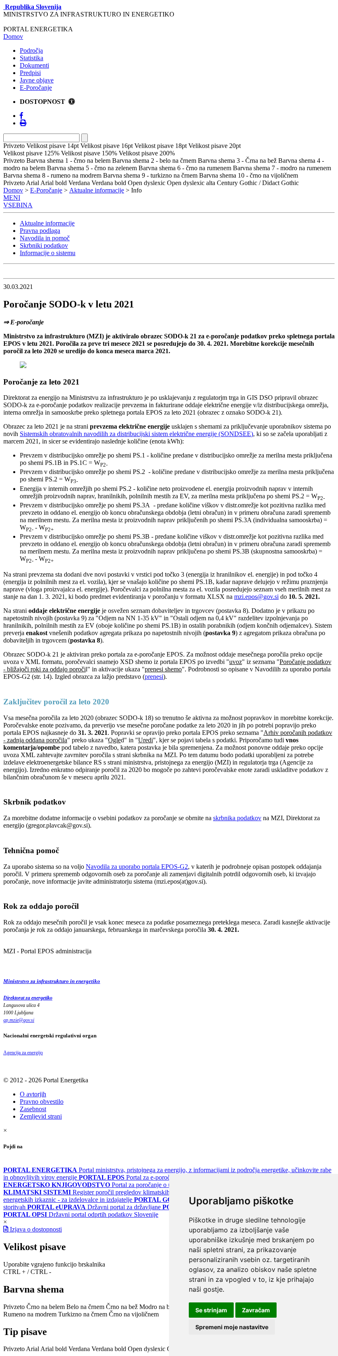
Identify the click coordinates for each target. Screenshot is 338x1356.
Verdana (79, 1348)
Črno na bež (122, 1306)
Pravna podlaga (40, 230)
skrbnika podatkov (237, 817)
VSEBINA (18, 205)
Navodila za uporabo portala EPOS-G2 (137, 866)
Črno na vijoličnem (134, 1314)
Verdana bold (109, 1348)
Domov (13, 36)
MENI (11, 197)
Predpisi (30, 72)
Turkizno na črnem (82, 1314)
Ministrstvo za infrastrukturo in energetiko (51, 981)
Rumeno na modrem (29, 1314)
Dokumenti (34, 65)
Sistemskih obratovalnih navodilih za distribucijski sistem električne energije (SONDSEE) (136, 433)
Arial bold (53, 1348)
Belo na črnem (85, 1306)
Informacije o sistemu (47, 252)
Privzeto (14, 1306)
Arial (32, 1348)
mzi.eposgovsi (256, 596)
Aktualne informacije (96, 190)
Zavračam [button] (256, 1310)
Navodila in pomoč (45, 238)
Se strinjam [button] (211, 1310)
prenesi (154, 676)
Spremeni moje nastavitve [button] (231, 1326)
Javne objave (37, 80)
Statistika (31, 57)
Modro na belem (160, 1306)
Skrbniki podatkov (44, 245)
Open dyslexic (146, 1348)
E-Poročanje (36, 87)
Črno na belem (45, 1306)
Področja (31, 50)
